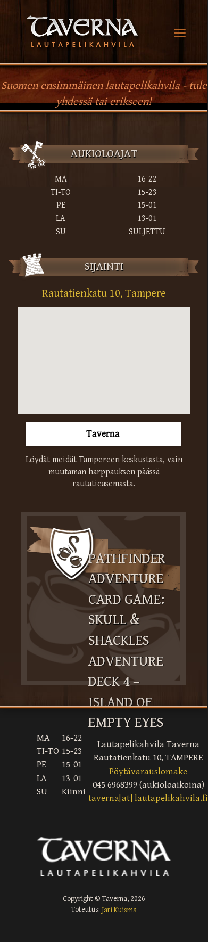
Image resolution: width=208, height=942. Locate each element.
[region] (104, 360)
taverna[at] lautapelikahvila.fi (148, 798)
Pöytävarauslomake (148, 771)
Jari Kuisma (119, 910)
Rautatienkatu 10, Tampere (104, 293)
